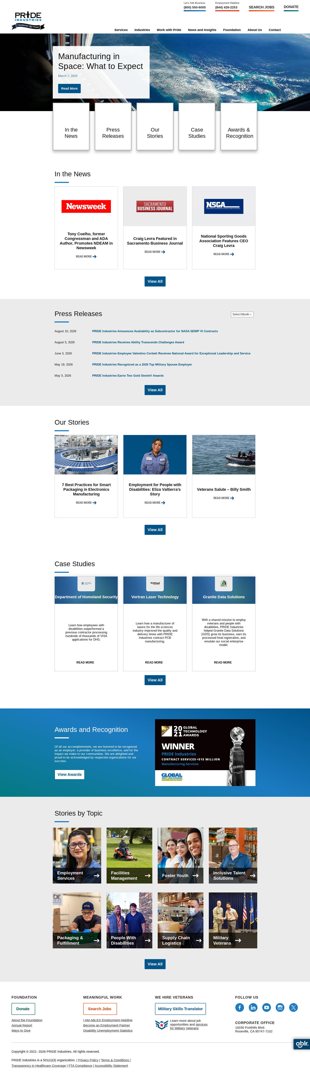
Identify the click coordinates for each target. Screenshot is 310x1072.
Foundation (232, 30)
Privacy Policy (88, 1060)
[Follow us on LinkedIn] (253, 1007)
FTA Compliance (80, 1066)
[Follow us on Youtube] (266, 1007)
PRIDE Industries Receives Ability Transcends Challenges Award (138, 342)
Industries (142, 30)
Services (121, 30)
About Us (255, 30)
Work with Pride (169, 30)
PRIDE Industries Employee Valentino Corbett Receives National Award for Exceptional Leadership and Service (171, 353)
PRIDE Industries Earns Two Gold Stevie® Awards (128, 375)
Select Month (240, 314)
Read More (84, 256)
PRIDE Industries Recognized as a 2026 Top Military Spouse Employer (142, 364)
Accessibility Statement (111, 1066)
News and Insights (202, 30)
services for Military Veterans (189, 1026)
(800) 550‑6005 (195, 7)
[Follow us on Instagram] (280, 1007)
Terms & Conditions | (116, 1060)
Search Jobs (261, 7)
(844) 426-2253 (226, 7)
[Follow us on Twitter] (293, 1007)
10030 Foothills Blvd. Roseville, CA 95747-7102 (254, 1029)
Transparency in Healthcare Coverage (38, 1066)
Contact (275, 30)
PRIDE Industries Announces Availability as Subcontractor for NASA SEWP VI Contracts (155, 331)
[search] (290, 29)
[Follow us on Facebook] (239, 1007)
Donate (291, 7)
